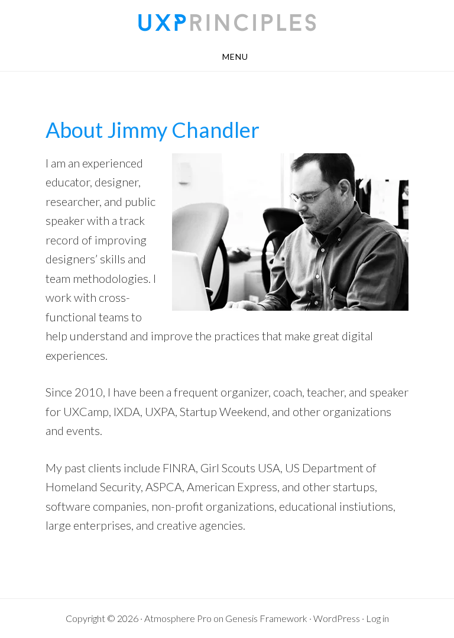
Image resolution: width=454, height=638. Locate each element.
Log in (377, 618)
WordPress (336, 618)
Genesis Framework (266, 618)
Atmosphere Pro (178, 618)
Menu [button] (235, 56)
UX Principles (227, 22)
